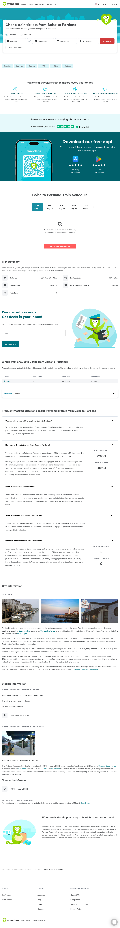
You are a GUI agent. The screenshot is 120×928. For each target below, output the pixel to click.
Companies (75, 900)
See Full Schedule (60, 246)
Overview (19, 66)
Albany (28, 631)
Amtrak (7, 381)
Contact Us (74, 895)
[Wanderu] (11, 4)
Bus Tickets (6, 895)
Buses (23, 4)
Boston (22, 631)
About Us (41, 895)
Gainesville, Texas (47, 631)
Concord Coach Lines (107, 766)
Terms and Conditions (79, 904)
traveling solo (22, 634)
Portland (38, 869)
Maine (29, 869)
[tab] (13, 35)
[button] (97, 4)
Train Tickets (6, 869)
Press (40, 904)
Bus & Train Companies (43, 4)
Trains (30, 4)
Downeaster (23, 769)
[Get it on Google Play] (99, 159)
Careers (41, 909)
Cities (55, 66)
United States (19, 869)
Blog (56, 4)
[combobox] (16, 41)
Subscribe (10, 344)
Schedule (7, 66)
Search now (85, 803)
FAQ (43, 66)
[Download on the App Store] (76, 159)
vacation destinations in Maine (85, 669)
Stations (68, 66)
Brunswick (55, 769)
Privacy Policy (76, 909)
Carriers (31, 66)
